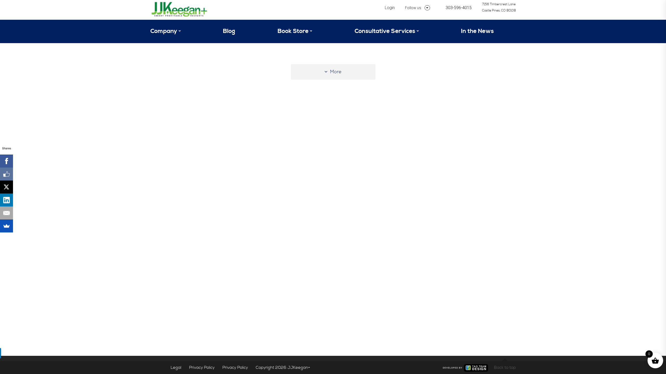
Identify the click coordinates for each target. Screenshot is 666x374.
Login (390, 7)
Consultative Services (385, 31)
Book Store (293, 31)
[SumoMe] (6, 225)
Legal (176, 367)
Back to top (505, 367)
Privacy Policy (202, 367)
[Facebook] (6, 161)
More (336, 72)
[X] (6, 187)
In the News (477, 31)
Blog (229, 31)
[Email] (6, 212)
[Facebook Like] (6, 174)
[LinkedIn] (6, 199)
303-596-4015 (459, 7)
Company (163, 31)
